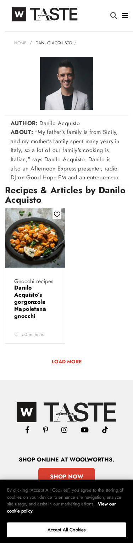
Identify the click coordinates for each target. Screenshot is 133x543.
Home (20, 43)
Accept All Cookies (66, 529)
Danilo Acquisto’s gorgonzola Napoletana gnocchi (30, 302)
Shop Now (66, 476)
